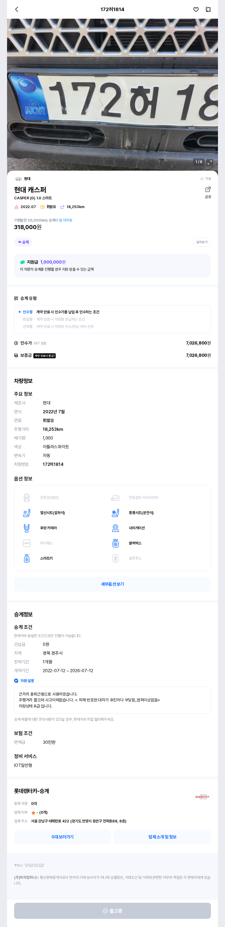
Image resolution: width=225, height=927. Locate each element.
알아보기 (201, 242)
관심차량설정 (196, 9)
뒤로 (16, 9)
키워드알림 (208, 9)
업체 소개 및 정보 (162, 837)
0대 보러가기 (63, 837)
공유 (208, 197)
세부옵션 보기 (112, 584)
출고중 (116, 911)
